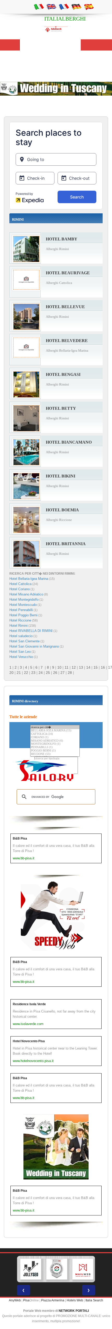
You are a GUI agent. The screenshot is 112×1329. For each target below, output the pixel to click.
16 (103, 667)
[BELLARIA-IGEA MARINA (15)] (54, 730)
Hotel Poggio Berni (23, 615)
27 (62, 672)
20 (11, 672)
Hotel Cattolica (20, 584)
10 (59, 667)
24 (41, 672)
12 (74, 667)
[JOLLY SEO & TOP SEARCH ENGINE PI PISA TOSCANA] (30, 1269)
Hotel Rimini (18, 626)
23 (33, 672)
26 (55, 672)
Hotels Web (75, 1300)
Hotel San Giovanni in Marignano (34, 646)
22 (26, 672)
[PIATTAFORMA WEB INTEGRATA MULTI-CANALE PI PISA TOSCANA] (56, 1269)
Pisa (26, 1300)
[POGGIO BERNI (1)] (54, 751)
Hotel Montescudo (23, 605)
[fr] (64, 6)
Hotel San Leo (20, 652)
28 (70, 672)
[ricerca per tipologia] (56, 758)
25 (48, 672)
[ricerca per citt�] (54, 727)
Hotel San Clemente (24, 641)
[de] (76, 6)
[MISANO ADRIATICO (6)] (54, 741)
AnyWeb (15, 1300)
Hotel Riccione (20, 620)
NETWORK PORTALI (74, 1311)
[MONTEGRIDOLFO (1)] (54, 744)
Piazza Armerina (52, 1300)
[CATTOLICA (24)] (54, 734)
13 (81, 667)
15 (96, 667)
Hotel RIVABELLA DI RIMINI (31, 631)
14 (88, 667)
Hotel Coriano (19, 589)
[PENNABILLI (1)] (54, 747)
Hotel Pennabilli (21, 610)
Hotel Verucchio (21, 657)
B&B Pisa (20, 838)
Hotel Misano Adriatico (26, 594)
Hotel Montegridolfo (24, 599)
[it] (39, 6)
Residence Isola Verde (29, 1004)
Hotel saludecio (21, 636)
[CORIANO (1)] (54, 737)
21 (19, 672)
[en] (51, 6)
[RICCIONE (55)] (54, 754)
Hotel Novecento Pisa (29, 1041)
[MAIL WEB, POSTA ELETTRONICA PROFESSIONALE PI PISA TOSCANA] (82, 1269)
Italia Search (94, 1300)
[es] (89, 6)
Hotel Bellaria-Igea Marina (28, 579)
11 (67, 667)
